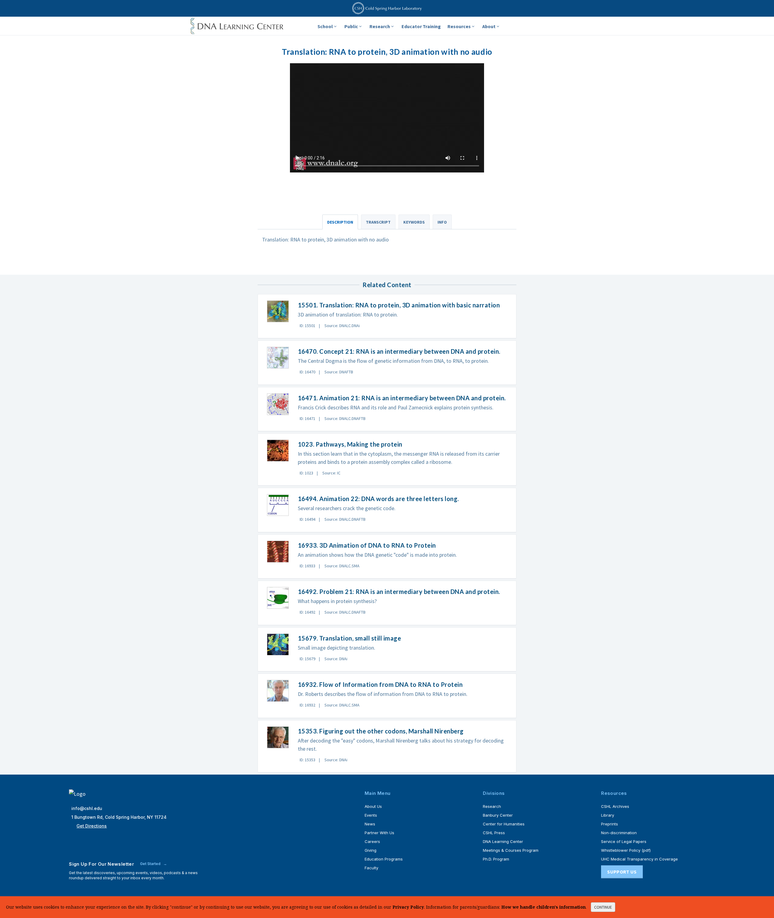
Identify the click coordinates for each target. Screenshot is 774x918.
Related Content (387, 284)
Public (351, 26)
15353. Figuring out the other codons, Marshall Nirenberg (381, 731)
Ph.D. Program (496, 859)
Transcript (378, 222)
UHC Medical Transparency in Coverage (639, 859)
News (370, 823)
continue (603, 907)
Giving (370, 850)
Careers (372, 841)
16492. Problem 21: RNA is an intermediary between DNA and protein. (399, 591)
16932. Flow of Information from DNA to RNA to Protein (380, 684)
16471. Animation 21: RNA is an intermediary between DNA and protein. (402, 398)
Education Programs (384, 859)
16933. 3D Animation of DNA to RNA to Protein (367, 545)
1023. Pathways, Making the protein (350, 444)
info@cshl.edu (86, 808)
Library (607, 815)
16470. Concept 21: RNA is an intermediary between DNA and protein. (399, 351)
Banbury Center (498, 815)
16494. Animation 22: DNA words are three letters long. (378, 498)
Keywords (414, 222)
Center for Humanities (504, 823)
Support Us (621, 872)
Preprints (609, 823)
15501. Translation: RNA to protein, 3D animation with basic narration (399, 305)
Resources (459, 26)
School (325, 26)
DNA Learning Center (503, 841)
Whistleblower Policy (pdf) (626, 850)
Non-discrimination (619, 832)
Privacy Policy (408, 907)
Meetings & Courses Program (510, 850)
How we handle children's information (543, 907)
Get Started (150, 863)
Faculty (371, 867)
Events (371, 815)
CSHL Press (494, 832)
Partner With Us (379, 832)
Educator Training (421, 26)
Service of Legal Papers (623, 841)
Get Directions (91, 825)
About (489, 26)
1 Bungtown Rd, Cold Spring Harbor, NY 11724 (119, 817)
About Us (373, 806)
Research (379, 26)
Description (340, 222)
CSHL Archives (615, 806)
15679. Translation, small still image (349, 638)
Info (442, 222)
